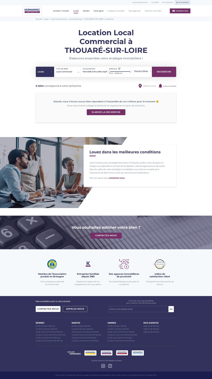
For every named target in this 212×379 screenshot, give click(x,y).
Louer (76, 11)
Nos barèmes (70, 375)
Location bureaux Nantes (82, 329)
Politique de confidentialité (100, 375)
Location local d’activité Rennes (49, 341)
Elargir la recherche (106, 112)
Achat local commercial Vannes (121, 332)
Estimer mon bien (153, 11)
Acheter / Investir (61, 11)
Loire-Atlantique (75, 19)
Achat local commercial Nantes (85, 332)
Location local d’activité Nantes (85, 341)
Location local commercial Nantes (86, 335)
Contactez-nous (106, 235)
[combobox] (45, 72)
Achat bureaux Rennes (45, 326)
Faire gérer (99, 11)
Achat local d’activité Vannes (119, 338)
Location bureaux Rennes (46, 329)
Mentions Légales (82, 375)
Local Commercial (58, 19)
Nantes (76, 323)
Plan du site (59, 375)
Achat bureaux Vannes (116, 326)
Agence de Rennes (151, 326)
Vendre (86, 11)
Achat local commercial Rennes (49, 332)
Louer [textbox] (41, 72)
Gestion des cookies (118, 375)
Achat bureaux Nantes (81, 326)
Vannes (111, 323)
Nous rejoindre (167, 2)
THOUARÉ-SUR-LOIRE (93, 19)
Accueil (39, 19)
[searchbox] (74, 71)
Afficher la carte (149, 86)
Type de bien (62, 69)
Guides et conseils (115, 11)
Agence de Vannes (151, 332)
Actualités (155, 2)
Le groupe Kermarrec (140, 2)
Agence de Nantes (151, 329)
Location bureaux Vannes (118, 329)
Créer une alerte (169, 86)
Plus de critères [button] (141, 71)
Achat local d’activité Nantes (84, 338)
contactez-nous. (117, 178)
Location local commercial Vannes (122, 335)
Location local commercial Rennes (50, 335)
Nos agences (135, 11)
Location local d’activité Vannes (120, 341)
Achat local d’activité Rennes (48, 338)
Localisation (89, 69)
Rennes (40, 323)
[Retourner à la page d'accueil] (32, 11)
